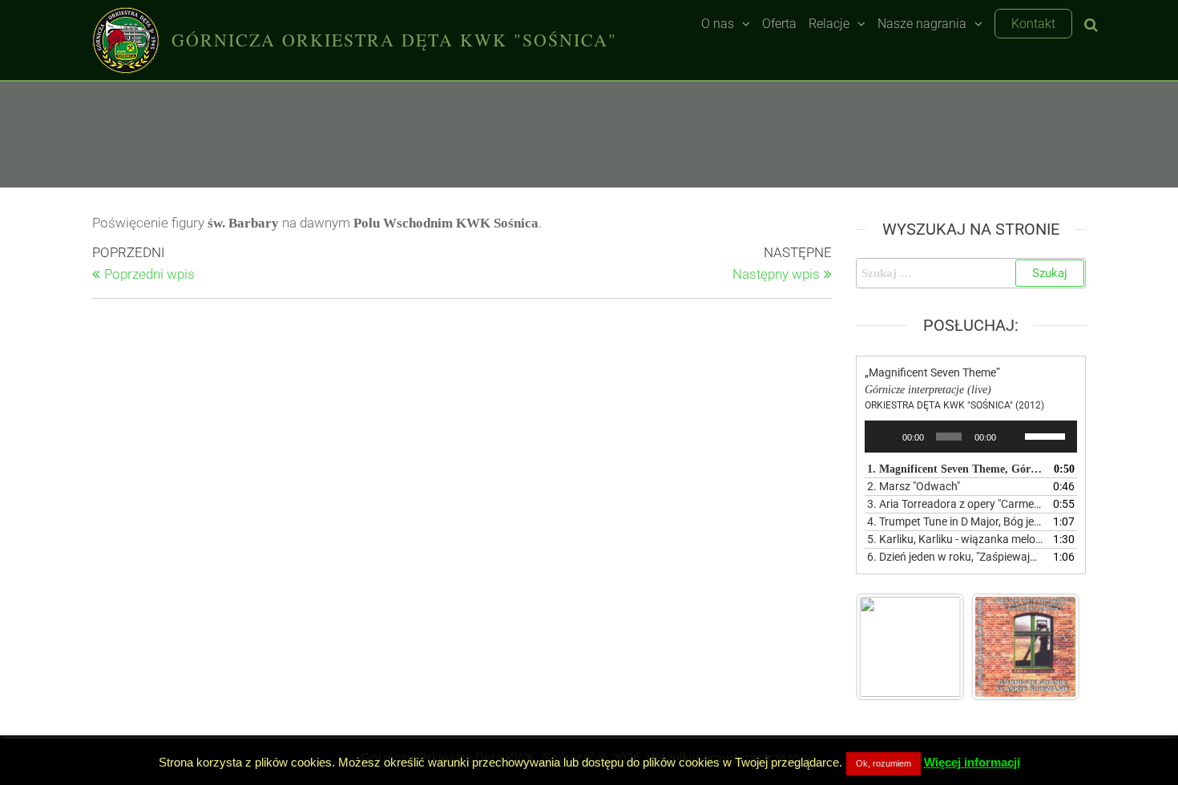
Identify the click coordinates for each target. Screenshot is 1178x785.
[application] (971, 437)
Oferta (779, 23)
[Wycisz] (1013, 437)
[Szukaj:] (971, 273)
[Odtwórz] (885, 437)
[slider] (1047, 435)
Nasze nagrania (921, 23)
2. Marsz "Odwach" (913, 486)
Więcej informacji (972, 762)
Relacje (829, 23)
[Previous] (889, 646)
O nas (717, 23)
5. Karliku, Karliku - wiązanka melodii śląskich (955, 539)
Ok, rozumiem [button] (883, 763)
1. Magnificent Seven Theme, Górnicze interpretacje (955, 469)
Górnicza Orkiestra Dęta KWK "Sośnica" (394, 39)
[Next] (1046, 646)
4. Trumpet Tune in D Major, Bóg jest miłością (955, 521)
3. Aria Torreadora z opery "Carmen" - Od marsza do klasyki (955, 503)
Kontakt (1033, 23)
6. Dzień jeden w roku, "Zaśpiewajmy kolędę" (955, 556)
